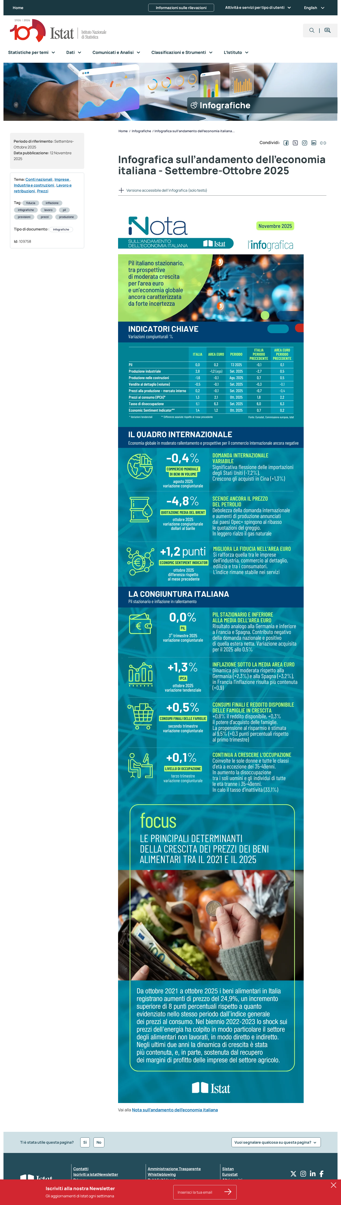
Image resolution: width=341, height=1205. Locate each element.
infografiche (26, 210)
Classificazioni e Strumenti (178, 52)
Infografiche (61, 229)
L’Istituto (233, 52)
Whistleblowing (162, 1174)
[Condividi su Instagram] (303, 142)
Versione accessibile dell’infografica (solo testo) (166, 190)
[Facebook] (321, 1175)
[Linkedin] (313, 1175)
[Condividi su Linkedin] (313, 142)
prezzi (45, 217)
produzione (66, 217)
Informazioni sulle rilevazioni (181, 7)
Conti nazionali (39, 179)
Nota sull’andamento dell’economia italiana (175, 1110)
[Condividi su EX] (294, 142)
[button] (312, 31)
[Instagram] (303, 1175)
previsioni (24, 217)
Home (18, 7)
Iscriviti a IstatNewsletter (95, 1174)
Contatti (80, 1168)
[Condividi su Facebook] (285, 142)
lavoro (48, 210)
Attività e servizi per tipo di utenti (254, 7)
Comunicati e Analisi (113, 52)
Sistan (228, 1168)
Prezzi (42, 191)
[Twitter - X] (293, 1175)
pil (64, 210)
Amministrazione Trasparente (174, 1168)
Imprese (62, 179)
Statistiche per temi (28, 52)
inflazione (52, 203)
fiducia (30, 203)
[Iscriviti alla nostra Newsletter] (228, 1192)
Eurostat (230, 1174)
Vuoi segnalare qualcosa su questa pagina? (273, 1142)
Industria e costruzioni (34, 185)
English (310, 7)
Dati (70, 52)
